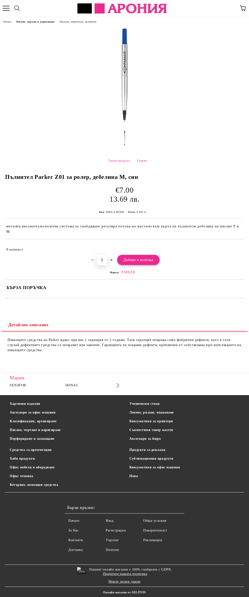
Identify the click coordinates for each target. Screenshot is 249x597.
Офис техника (21, 476)
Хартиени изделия (25, 404)
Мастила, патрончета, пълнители (78, 21)
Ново (133, 476)
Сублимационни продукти (151, 458)
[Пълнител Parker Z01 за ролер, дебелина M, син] (124, 123)
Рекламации (152, 540)
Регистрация (115, 530)
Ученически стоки (144, 404)
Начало (7, 21)
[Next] (116, 385)
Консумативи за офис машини (154, 467)
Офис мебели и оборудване (32, 467)
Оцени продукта (119, 160)
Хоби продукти (22, 458)
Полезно (112, 550)
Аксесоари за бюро (145, 438)
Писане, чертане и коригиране (35, 21)
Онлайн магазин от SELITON (124, 592)
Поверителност (155, 530)
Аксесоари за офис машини (32, 412)
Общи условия (154, 520)
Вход (109, 520)
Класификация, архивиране (33, 421)
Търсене (112, 540)
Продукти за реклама (147, 450)
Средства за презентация (31, 450)
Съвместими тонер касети (151, 430)
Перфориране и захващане (32, 438)
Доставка (75, 550)
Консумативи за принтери (151, 421)
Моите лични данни (124, 581)
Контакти (75, 540)
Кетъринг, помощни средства (34, 485)
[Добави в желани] (236, 247)
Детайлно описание (28, 324)
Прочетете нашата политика (125, 574)
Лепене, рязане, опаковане (151, 412)
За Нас (73, 530)
